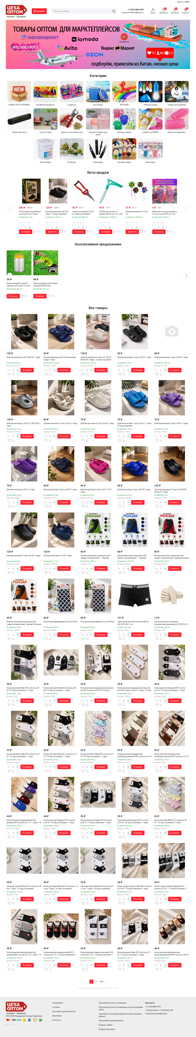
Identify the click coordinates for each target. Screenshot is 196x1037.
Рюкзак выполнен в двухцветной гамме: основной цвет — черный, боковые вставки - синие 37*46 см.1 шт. (134, 557)
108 (101, 981)
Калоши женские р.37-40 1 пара (57, 555)
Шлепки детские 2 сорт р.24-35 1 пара (133, 489)
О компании (57, 1003)
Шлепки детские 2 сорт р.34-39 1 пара (60, 489)
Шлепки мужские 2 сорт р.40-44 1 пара (171, 357)
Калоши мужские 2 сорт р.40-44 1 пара (23, 555)
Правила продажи (107, 1029)
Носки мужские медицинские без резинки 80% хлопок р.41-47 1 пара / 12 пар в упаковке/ (24, 954)
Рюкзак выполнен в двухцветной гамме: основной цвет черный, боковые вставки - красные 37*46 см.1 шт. (171, 557)
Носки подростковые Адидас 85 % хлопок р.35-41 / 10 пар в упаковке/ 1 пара (170, 888)
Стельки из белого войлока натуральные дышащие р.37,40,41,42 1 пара (171, 624)
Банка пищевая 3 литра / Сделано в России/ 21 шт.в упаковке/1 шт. (18, 285)
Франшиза (56, 1016)
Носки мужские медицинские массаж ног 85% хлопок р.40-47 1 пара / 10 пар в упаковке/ (134, 690)
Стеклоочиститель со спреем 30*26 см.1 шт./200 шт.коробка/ (110, 213)
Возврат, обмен (105, 1025)
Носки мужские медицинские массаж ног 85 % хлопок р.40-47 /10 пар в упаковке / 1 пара (97, 690)
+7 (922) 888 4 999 (135, 10)
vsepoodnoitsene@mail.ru (156, 1014)
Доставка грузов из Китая (63, 1011)
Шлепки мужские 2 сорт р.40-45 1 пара (134, 357)
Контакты (56, 1020)
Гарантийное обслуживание (111, 1020)
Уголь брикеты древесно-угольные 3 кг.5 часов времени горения (30, 213)
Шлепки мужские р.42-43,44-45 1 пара (23, 357)
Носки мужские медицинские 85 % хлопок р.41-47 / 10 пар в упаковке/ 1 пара (60, 954)
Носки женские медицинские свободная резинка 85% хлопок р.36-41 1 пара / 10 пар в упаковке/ (171, 954)
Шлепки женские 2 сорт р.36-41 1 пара (60, 423)
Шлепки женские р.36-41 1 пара (21, 489)
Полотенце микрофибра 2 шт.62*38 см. (61, 622)
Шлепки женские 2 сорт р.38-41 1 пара (171, 423)
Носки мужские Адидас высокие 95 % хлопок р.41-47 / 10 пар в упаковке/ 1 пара (97, 954)
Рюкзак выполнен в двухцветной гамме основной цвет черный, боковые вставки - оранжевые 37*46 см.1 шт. (24, 624)
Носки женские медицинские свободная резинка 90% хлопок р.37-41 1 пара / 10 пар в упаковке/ (134, 756)
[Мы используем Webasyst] (9, 1024)
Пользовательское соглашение (112, 1003)
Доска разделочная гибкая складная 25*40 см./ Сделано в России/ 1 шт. (45, 285)
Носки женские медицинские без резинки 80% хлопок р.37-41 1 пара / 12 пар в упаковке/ (24, 822)
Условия (56, 1007)
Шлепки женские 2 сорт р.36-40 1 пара (97, 423)
